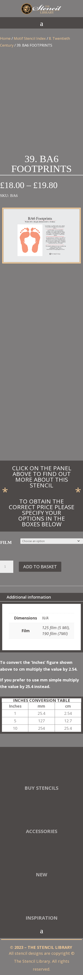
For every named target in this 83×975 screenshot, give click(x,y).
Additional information (29, 597)
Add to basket (40, 567)
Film (6, 542)
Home (5, 38)
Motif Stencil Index (30, 38)
